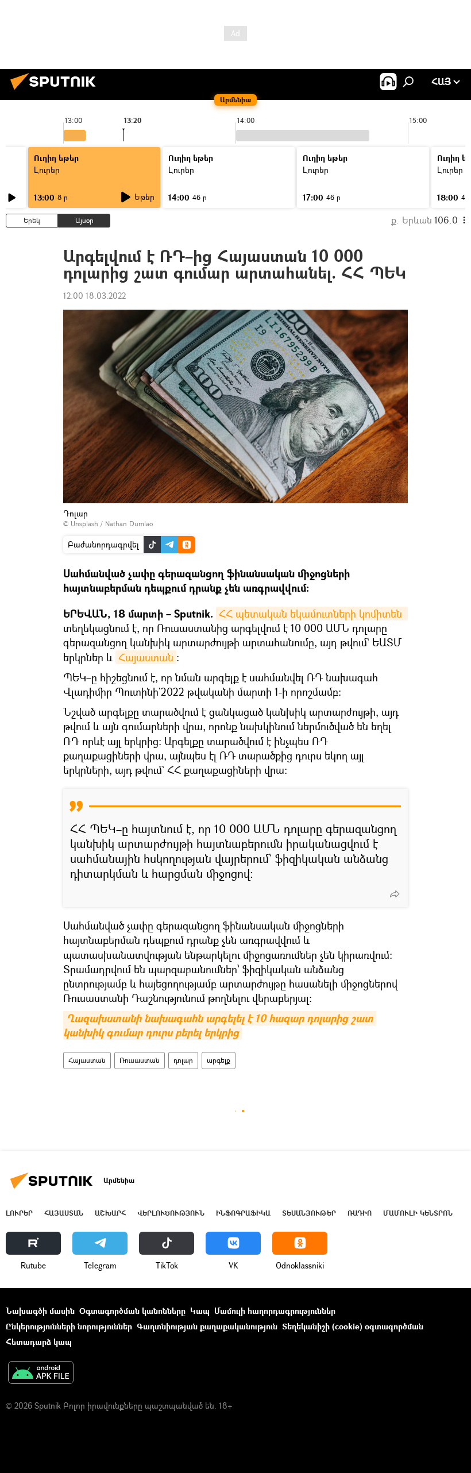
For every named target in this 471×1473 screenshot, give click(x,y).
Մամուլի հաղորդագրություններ (274, 1310)
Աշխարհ (110, 1213)
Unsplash (84, 524)
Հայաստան (145, 657)
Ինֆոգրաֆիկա (243, 1213)
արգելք (218, 1060)
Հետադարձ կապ (39, 1341)
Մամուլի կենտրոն (418, 1213)
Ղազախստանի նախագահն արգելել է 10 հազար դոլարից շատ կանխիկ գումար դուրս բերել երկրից (219, 1025)
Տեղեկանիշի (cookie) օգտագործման (352, 1326)
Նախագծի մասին (40, 1310)
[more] (394, 893)
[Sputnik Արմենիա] (56, 91)
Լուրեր (47, 169)
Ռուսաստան (139, 1060)
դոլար (183, 1060)
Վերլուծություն (170, 1213)
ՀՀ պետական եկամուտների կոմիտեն (312, 613)
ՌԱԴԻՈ (360, 1213)
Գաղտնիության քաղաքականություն (207, 1326)
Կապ (200, 1310)
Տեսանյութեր (309, 1213)
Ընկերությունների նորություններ (69, 1326)
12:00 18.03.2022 (94, 295)
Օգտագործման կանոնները (132, 1310)
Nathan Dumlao (129, 524)
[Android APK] (41, 1373)
